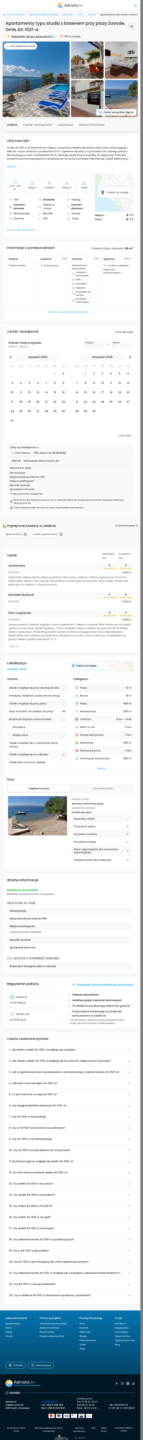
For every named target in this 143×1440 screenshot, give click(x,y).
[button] (36, 79)
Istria (82, 1323)
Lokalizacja (65, 125)
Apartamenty (13, 1323)
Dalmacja (85, 1331)
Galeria (12, 125)
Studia (9, 1336)
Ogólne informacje (125, 1340)
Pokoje (9, 1331)
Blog (117, 1344)
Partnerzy (18, 1365)
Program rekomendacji (52, 1336)
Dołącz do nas (122, 1336)
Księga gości (122, 1327)
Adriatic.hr (120, 1323)
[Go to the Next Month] (129, 357)
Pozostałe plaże (103, 788)
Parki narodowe (88, 1340)
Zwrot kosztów (47, 1331)
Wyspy (83, 1336)
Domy (9, 1327)
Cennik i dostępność (37, 125)
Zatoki (83, 1344)
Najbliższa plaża (39, 788)
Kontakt (15, 1392)
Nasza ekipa (121, 1331)
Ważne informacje (91, 125)
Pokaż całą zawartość (21, 230)
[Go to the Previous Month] (11, 357)
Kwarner (84, 1327)
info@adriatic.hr (49, 1401)
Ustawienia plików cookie (123, 1429)
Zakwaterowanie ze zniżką (53, 1323)
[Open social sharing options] (131, 26)
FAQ (93, 1428)
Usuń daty (124, 435)
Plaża (82, 1348)
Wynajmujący (43, 1365)
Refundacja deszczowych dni (41, 461)
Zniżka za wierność (49, 1327)
